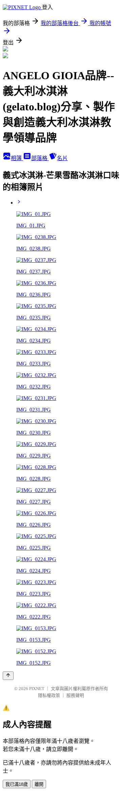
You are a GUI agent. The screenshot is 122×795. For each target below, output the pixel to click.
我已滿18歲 (16, 784)
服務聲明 (75, 695)
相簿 (17, 158)
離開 (39, 784)
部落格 (40, 158)
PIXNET (36, 688)
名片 (62, 158)
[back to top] (8, 675)
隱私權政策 (49, 695)
